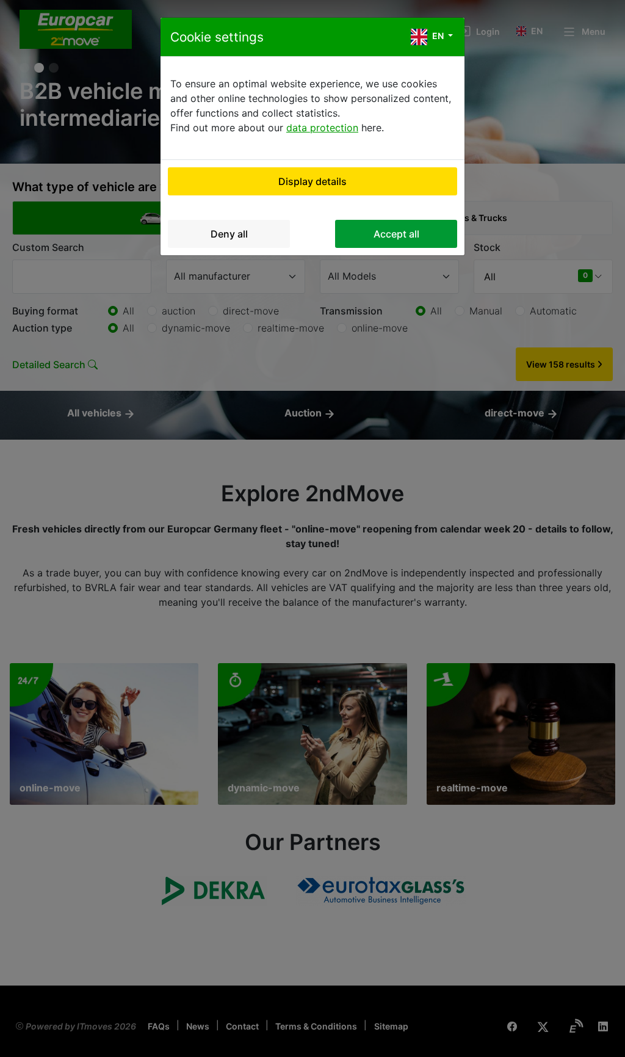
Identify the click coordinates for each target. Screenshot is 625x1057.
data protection (322, 128)
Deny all (229, 234)
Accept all (396, 234)
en (438, 36)
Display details (312, 181)
